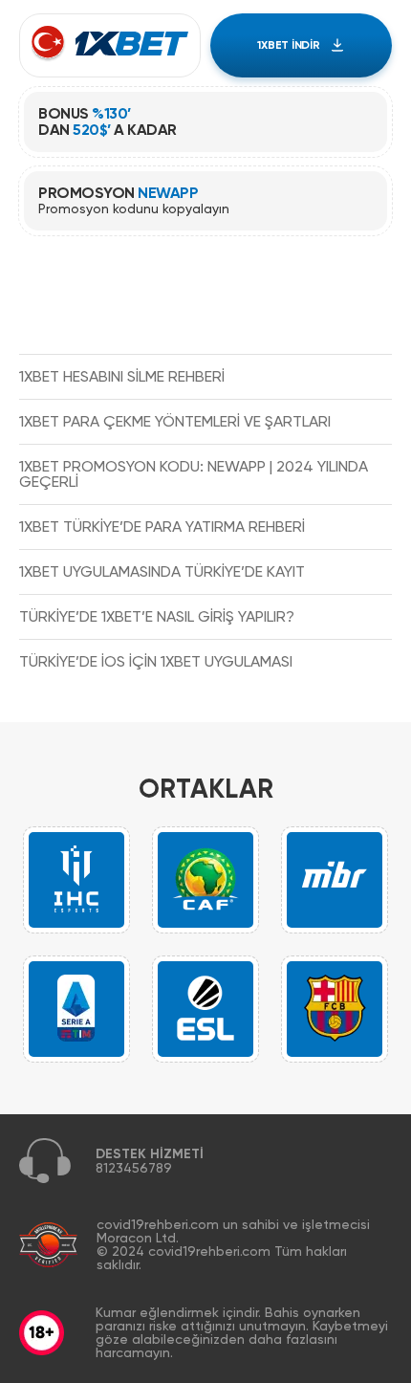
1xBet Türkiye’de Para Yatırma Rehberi (162, 526)
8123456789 (134, 1167)
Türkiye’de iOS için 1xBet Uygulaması (155, 661)
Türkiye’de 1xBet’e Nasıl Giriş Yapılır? (156, 616)
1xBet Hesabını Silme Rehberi (122, 376)
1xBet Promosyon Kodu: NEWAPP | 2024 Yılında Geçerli (193, 474)
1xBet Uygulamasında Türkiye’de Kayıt (162, 571)
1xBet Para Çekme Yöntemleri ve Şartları (175, 421)
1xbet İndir (288, 45)
